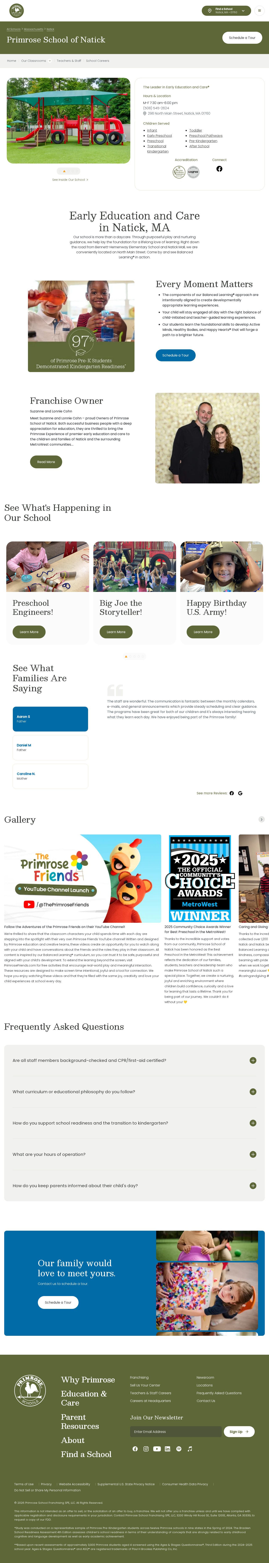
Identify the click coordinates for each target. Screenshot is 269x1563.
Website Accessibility (74, 1484)
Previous (3, 121)
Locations (205, 1385)
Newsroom (205, 1377)
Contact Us (206, 1400)
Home (11, 61)
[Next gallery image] (261, 819)
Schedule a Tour (242, 37)
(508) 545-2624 (156, 108)
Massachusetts (33, 29)
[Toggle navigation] (259, 11)
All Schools (14, 29)
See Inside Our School (68, 180)
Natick (50, 29)
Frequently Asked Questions (219, 1393)
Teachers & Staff (69, 61)
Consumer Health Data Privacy (185, 1484)
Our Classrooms (33, 61)
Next (133, 121)
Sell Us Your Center (145, 1385)
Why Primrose (88, 1379)
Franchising (139, 1377)
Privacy (46, 1484)
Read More (46, 461)
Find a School (86, 1454)
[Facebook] (219, 169)
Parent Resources (80, 1421)
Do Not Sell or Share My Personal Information (47, 1490)
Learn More (29, 632)
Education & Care (84, 1398)
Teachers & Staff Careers (150, 1393)
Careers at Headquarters (150, 1400)
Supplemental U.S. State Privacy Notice (126, 1484)
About (72, 1440)
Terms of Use (24, 1484)
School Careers (97, 61)
